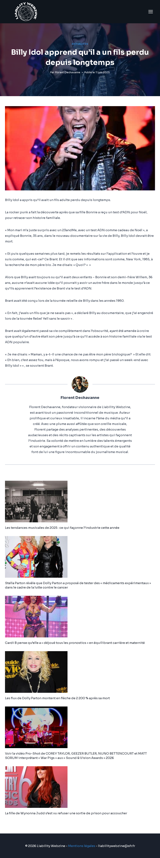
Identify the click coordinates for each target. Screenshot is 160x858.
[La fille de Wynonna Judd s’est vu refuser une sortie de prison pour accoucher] (80, 787)
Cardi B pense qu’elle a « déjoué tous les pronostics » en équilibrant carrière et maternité (75, 643)
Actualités (80, 44)
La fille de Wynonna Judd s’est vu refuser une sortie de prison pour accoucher (66, 813)
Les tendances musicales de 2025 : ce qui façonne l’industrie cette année (62, 528)
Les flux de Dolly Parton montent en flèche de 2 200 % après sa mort (57, 698)
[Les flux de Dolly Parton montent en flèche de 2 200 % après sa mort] (80, 672)
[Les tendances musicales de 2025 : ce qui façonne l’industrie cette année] (80, 501)
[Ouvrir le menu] (150, 11)
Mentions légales (81, 846)
